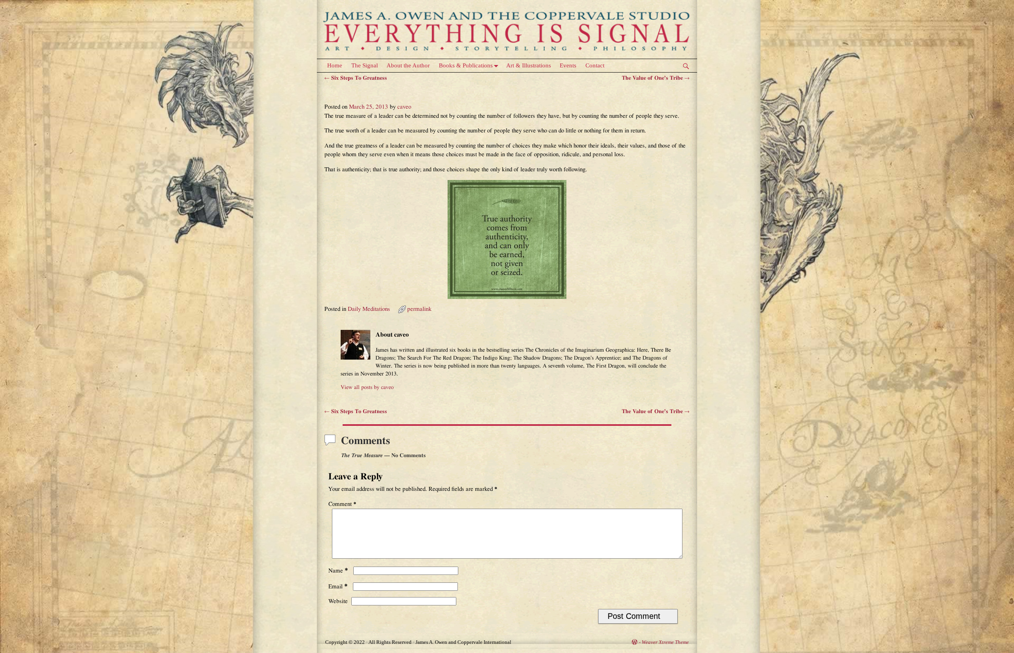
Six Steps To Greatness (355, 78)
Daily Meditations (369, 309)
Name (338, 571)
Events (568, 65)
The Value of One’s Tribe (656, 78)
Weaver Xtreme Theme (665, 642)
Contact (594, 65)
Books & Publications (466, 65)
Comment (342, 504)
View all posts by (367, 387)
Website (338, 601)
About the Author (408, 65)
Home (334, 65)
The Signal (364, 65)
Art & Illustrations (528, 65)
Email (338, 587)
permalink (419, 309)
